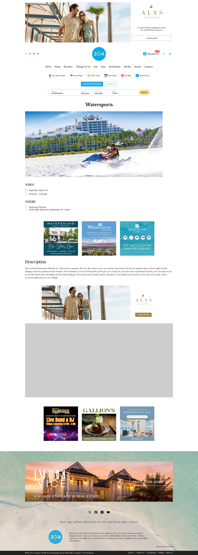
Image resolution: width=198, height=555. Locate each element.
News (48, 66)
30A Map (127, 76)
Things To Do (83, 66)
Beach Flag (78, 76)
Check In (84, 91)
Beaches (68, 66)
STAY (104, 522)
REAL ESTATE (114, 522)
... (88, 93)
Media (127, 66)
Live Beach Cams (58, 76)
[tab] (92, 84)
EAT (99, 522)
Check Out (98, 91)
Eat (96, 66)
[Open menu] (170, 54)
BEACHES (77, 522)
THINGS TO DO (90, 522)
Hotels (111, 84)
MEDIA (124, 522)
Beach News (144, 76)
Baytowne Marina (37, 207)
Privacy (169, 553)
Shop (57, 66)
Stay (103, 66)
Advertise (151, 553)
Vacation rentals (92, 84)
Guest (114, 91)
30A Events (112, 76)
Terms (161, 553)
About (131, 553)
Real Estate (115, 66)
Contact (148, 66)
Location (54, 91)
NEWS (69, 522)
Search (144, 92)
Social (137, 66)
